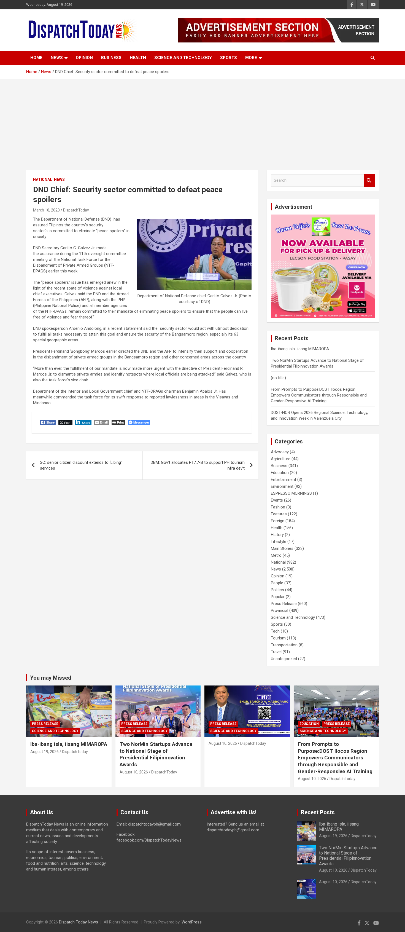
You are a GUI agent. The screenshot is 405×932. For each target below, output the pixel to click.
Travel (276, 651)
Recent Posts (318, 812)
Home (36, 57)
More (251, 57)
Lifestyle (278, 541)
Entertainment (283, 479)
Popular (278, 596)
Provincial (279, 610)
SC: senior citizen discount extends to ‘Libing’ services (81, 465)
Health (138, 57)
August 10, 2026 (134, 772)
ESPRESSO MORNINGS (291, 493)
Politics (277, 589)
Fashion (278, 507)
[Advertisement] (202, 120)
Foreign (277, 520)
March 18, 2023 (46, 210)
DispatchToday (76, 210)
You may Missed (50, 677)
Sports (228, 57)
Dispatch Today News (78, 922)
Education (280, 472)
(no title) (278, 377)
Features (279, 513)
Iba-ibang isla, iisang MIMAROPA (300, 348)
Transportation (284, 644)
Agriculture (280, 458)
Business (111, 57)
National (42, 179)
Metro (276, 555)
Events (277, 500)
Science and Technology (183, 57)
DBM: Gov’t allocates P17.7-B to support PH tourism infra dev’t (198, 465)
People (277, 582)
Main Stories (282, 548)
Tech (275, 631)
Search (369, 180)
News (57, 57)
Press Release (284, 603)
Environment (282, 486)
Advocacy (280, 451)
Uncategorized (284, 658)
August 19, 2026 (44, 751)
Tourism (278, 638)
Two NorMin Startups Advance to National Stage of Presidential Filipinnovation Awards (156, 754)
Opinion (84, 57)
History (277, 534)
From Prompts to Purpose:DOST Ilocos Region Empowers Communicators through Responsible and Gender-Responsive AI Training (319, 395)
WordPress (192, 922)
